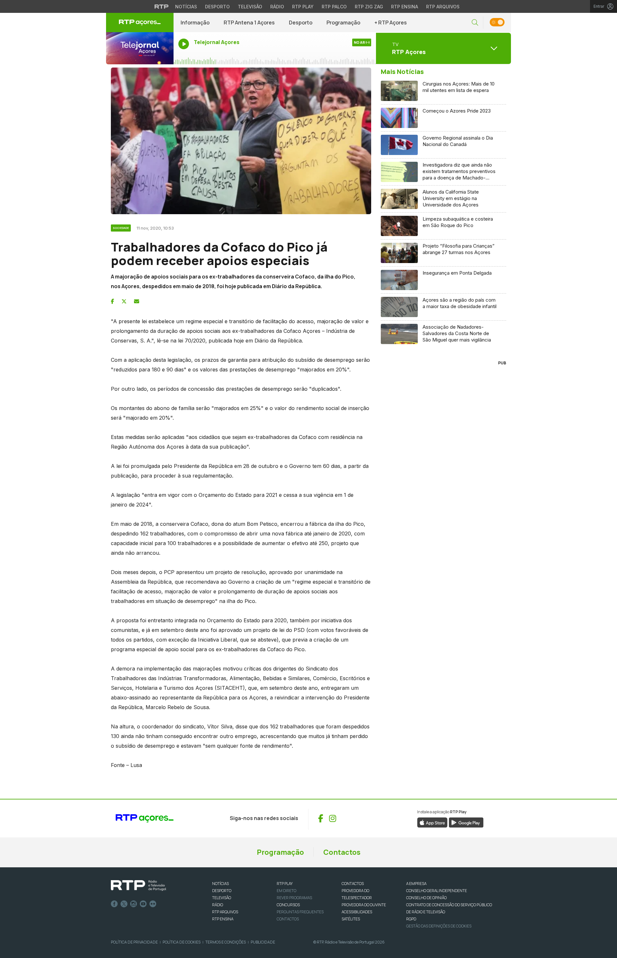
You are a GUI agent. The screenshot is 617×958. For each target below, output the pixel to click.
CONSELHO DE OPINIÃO (426, 897)
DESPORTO (221, 890)
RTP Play (303, 6)
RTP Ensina (404, 6)
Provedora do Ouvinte (364, 905)
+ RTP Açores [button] (390, 22)
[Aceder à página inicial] (140, 22)
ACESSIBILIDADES (357, 912)
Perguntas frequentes (300, 912)
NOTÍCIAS (220, 883)
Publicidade (263, 942)
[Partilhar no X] (124, 301)
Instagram (133, 904)
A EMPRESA (416, 883)
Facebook (114, 904)
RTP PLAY (285, 883)
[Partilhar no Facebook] (112, 301)
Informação (195, 22)
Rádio (277, 6)
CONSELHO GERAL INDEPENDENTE (436, 890)
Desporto (217, 6)
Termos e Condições (225, 942)
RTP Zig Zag (369, 6)
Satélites (351, 919)
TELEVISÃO (221, 897)
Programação (343, 22)
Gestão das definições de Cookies (438, 926)
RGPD (411, 919)
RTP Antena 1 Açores (249, 22)
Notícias (186, 6)
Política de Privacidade (134, 942)
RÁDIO (217, 905)
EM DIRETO (286, 890)
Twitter (124, 904)
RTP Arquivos (443, 6)
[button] (475, 22)
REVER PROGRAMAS (294, 897)
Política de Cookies (182, 942)
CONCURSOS (288, 905)
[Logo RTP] (138, 885)
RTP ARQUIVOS (225, 912)
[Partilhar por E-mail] (136, 301)
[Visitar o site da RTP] (162, 6)
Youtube (143, 904)
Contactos (342, 852)
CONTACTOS (353, 883)
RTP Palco (334, 6)
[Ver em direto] (140, 48)
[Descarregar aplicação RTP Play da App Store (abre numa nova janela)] (432, 822)
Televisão (250, 6)
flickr (152, 904)
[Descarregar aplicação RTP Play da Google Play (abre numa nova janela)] (466, 822)
